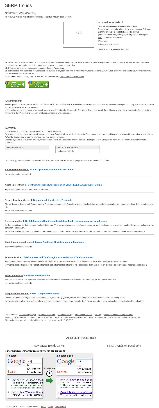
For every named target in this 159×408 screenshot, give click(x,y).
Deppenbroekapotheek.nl (18, 200)
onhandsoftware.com (131, 317)
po (127, 49)
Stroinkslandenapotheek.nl (19, 242)
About (50, 407)
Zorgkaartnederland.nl (17, 293)
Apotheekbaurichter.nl (17, 169)
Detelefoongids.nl (14, 221)
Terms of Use (60, 407)
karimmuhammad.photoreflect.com (118, 315)
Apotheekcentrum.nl (16, 185)
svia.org (98, 315)
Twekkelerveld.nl (14, 275)
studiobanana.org (65, 315)
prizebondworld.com (46, 315)
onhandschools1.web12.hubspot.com (70, 317)
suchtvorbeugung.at (27, 315)
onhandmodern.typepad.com (40, 317)
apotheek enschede (65, 151)
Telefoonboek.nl (13, 257)
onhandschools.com (97, 317)
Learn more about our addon (72, 76)
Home (43, 407)
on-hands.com (114, 317)
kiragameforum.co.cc (83, 315)
